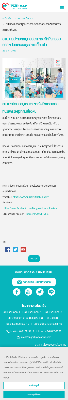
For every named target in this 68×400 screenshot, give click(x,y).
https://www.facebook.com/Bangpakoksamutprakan (30, 208)
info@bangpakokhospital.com (36, 336)
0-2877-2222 (54, 331)
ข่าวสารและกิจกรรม (24, 18)
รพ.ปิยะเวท (52, 317)
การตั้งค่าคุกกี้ (34, 385)
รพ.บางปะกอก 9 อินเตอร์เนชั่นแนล (25, 317)
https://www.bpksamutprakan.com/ (31, 196)
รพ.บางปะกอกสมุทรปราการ (48, 323)
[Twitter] (40, 292)
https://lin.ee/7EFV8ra (37, 213)
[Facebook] (16, 292)
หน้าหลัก (6, 18)
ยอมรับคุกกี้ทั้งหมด (34, 394)
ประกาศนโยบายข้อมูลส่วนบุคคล (50, 344)
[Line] (51, 292)
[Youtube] (28, 292)
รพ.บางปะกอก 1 (11, 312)
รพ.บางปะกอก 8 (53, 312)
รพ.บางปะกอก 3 (32, 312)
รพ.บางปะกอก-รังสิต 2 (18, 323)
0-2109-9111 (26, 331)
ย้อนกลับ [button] (34, 259)
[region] (34, 373)
